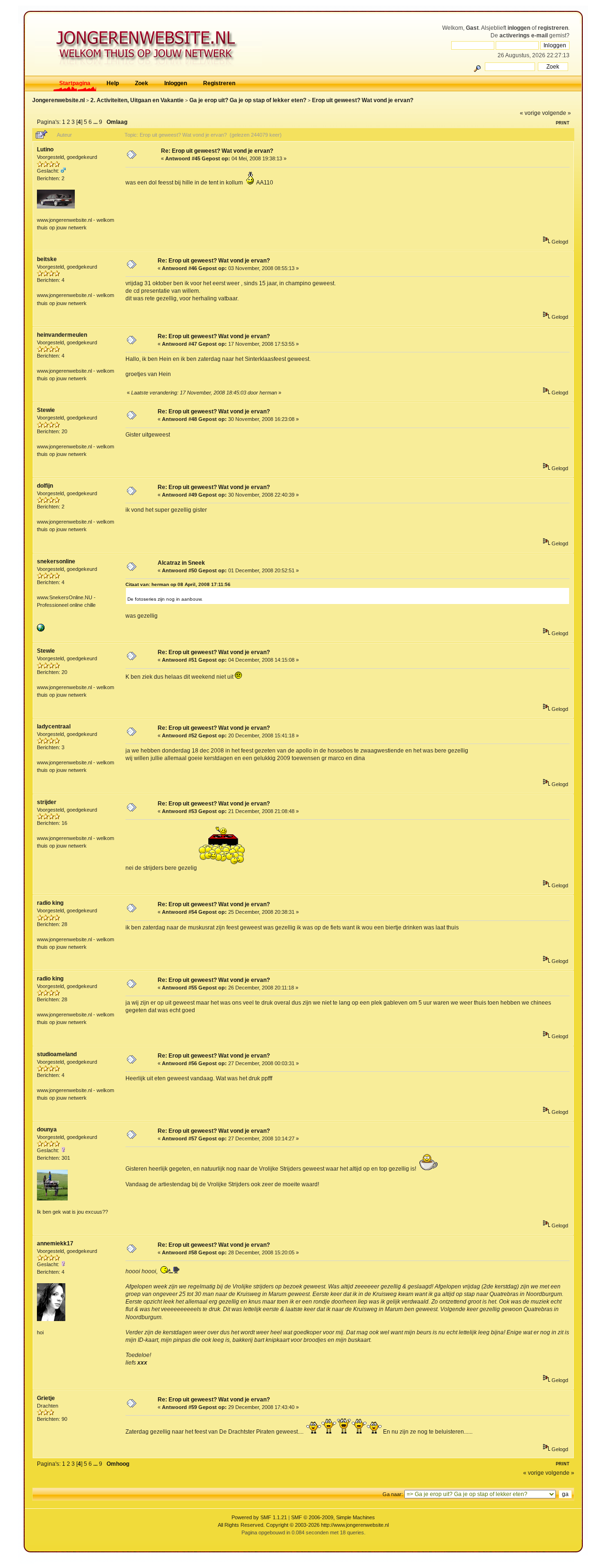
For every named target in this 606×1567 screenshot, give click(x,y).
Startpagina (74, 83)
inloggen (519, 28)
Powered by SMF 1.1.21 (259, 1517)
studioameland (57, 1054)
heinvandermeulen (62, 335)
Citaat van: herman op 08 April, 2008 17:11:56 (178, 584)
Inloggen (175, 83)
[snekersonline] (41, 629)
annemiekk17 (55, 1243)
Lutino (45, 149)
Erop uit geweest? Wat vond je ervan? (362, 100)
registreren (553, 28)
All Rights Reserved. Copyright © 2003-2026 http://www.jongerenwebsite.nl (303, 1525)
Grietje (46, 1398)
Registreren (219, 83)
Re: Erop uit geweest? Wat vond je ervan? (217, 151)
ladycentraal (54, 726)
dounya (47, 1129)
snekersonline (56, 561)
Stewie (46, 410)
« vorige (530, 113)
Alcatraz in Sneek (181, 563)
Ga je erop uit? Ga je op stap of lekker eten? (247, 100)
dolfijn (45, 485)
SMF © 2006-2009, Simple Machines (333, 1517)
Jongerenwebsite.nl (58, 100)
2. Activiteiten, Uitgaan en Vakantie (137, 100)
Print (563, 123)
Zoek (141, 83)
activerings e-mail (523, 35)
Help (113, 83)
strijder (46, 802)
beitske (47, 259)
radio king (50, 903)
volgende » (556, 113)
